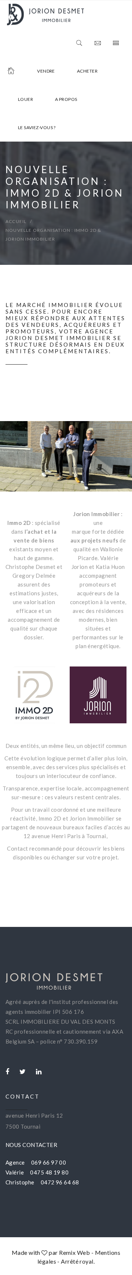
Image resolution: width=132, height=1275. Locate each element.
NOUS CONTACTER (31, 1144)
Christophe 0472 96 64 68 (42, 1182)
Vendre (46, 71)
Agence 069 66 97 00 (36, 1162)
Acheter (87, 71)
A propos (66, 99)
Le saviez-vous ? (37, 127)
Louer (25, 99)
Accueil (16, 221)
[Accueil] (11, 71)
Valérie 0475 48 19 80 (37, 1172)
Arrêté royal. (78, 1261)
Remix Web (74, 1252)
